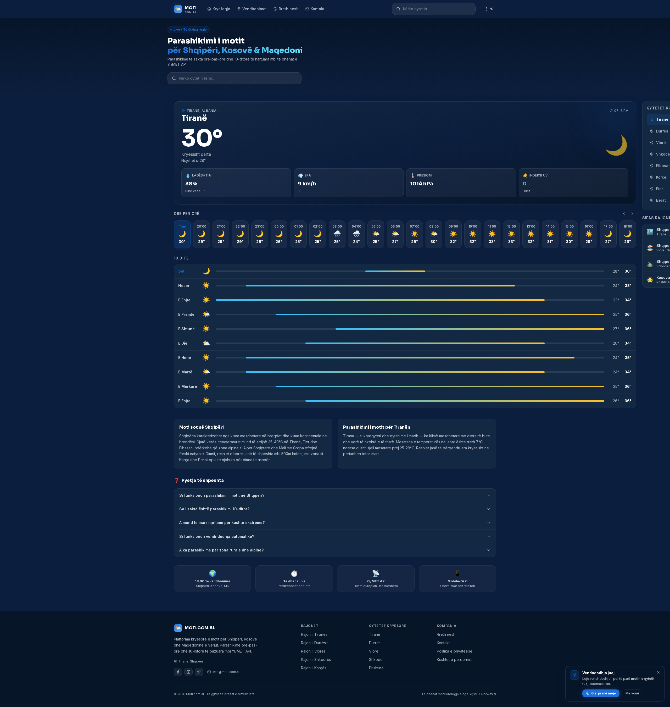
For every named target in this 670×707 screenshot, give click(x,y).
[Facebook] (178, 672)
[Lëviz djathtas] (632, 213)
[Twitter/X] (199, 672)
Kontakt (318, 9)
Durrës (375, 642)
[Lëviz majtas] (624, 213)
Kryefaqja (221, 9)
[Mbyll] (658, 672)
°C (491, 9)
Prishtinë (376, 668)
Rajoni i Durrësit (314, 642)
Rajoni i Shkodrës (316, 659)
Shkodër (376, 659)
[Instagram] (188, 672)
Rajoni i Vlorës (313, 651)
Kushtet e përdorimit (454, 659)
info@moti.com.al (226, 672)
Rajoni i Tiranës (314, 634)
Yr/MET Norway (481, 694)
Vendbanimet (254, 9)
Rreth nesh (289, 9)
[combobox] (437, 9)
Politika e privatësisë (454, 651)
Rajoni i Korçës (313, 668)
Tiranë (374, 634)
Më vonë (632, 693)
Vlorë (373, 651)
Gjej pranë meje (603, 693)
